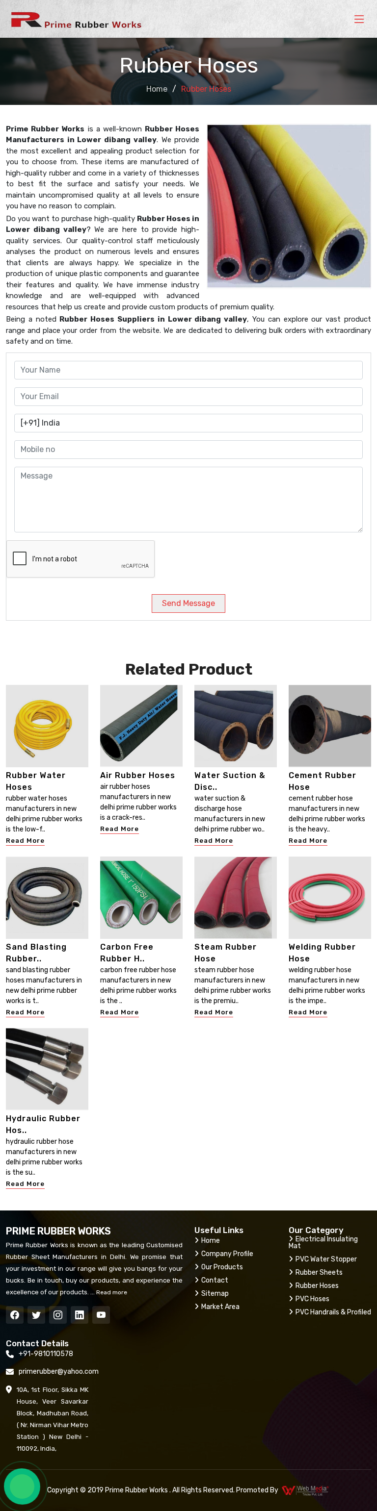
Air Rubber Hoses (137, 775)
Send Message (188, 603)
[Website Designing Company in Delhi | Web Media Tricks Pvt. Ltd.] (305, 1490)
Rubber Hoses (317, 1285)
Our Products (222, 1267)
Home (156, 89)
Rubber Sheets (319, 1272)
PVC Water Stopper (326, 1259)
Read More (25, 840)
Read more (111, 1292)
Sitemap (215, 1293)
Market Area (220, 1306)
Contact (214, 1280)
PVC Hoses (312, 1299)
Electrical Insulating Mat (323, 1242)
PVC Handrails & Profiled (333, 1312)
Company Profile (227, 1254)
